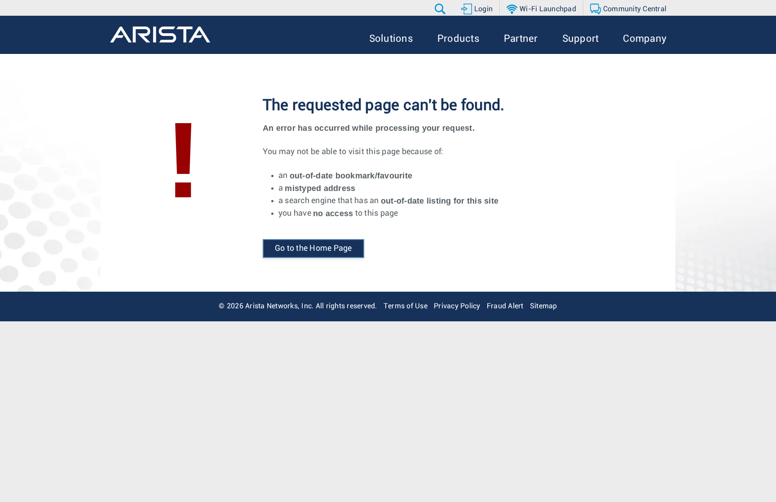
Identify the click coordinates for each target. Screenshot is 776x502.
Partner (521, 39)
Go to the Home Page (313, 248)
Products (458, 39)
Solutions (391, 39)
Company (644, 39)
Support (580, 39)
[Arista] (160, 34)
